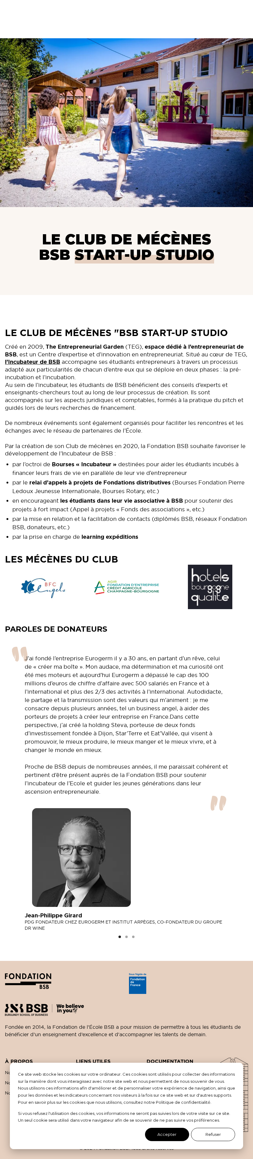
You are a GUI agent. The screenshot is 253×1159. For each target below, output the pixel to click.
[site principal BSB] (126, 1007)
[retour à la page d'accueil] (64, 983)
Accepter (166, 1134)
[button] (119, 937)
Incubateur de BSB (87, 453)
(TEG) (94, 346)
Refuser (213, 1134)
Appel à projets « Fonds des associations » (131, 509)
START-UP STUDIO (144, 255)
